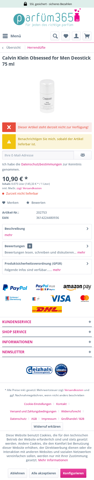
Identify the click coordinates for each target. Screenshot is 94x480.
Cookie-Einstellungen (37, 404)
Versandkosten (74, 390)
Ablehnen (17, 473)
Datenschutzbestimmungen (41, 164)
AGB (34, 419)
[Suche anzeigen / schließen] (54, 36)
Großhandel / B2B (72, 419)
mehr (8, 235)
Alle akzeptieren (43, 473)
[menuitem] (11, 36)
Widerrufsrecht (71, 411)
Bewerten (38, 203)
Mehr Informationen (53, 460)
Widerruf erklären (47, 426)
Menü (15, 35)
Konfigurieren (73, 473)
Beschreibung (15, 228)
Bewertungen (15, 246)
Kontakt (61, 404)
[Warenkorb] (87, 36)
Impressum (49, 419)
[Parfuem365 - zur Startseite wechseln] (47, 19)
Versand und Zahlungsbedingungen (33, 411)
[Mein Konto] (76, 36)
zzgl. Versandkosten (29, 188)
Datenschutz (18, 419)
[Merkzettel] (65, 36)
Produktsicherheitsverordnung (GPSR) (33, 263)
